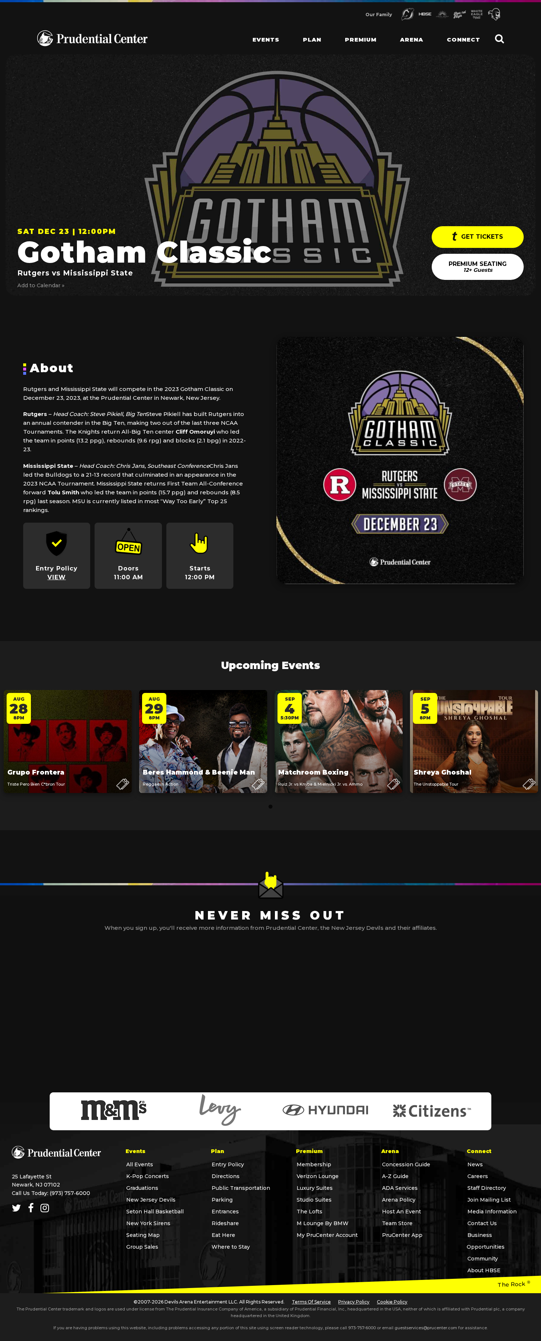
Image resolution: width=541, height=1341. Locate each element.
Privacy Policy (353, 1302)
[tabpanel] (67, 748)
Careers (477, 1176)
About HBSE (484, 1270)
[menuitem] (260, 33)
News (475, 1164)
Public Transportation (241, 1188)
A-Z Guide (395, 1176)
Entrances (225, 1211)
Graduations (142, 1188)
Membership (314, 1164)
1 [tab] (270, 807)
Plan (312, 39)
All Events (139, 1164)
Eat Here (223, 1235)
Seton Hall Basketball (155, 1211)
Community (482, 1258)
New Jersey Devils (151, 1199)
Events (265, 39)
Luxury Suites (315, 1188)
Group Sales (142, 1247)
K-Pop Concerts (147, 1176)
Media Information (492, 1211)
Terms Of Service (311, 1302)
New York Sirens (148, 1223)
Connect (463, 39)
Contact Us (482, 1223)
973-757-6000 (362, 1327)
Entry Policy (228, 1164)
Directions (226, 1176)
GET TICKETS (481, 236)
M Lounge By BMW (323, 1223)
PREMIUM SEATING (478, 266)
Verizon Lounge (318, 1176)
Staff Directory (486, 1188)
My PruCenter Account (327, 1235)
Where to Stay (231, 1247)
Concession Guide (406, 1164)
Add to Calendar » (40, 285)
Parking (222, 1199)
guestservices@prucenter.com (426, 1327)
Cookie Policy (392, 1302)
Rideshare (225, 1223)
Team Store (397, 1223)
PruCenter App (402, 1235)
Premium (360, 39)
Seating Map (143, 1235)
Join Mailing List (489, 1199)
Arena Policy (399, 1199)
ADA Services (400, 1188)
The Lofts (309, 1211)
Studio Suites (314, 1199)
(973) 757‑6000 (70, 1193)
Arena (411, 39)
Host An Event (401, 1211)
